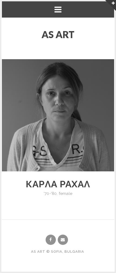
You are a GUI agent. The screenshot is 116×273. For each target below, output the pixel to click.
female (65, 193)
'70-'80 (50, 193)
